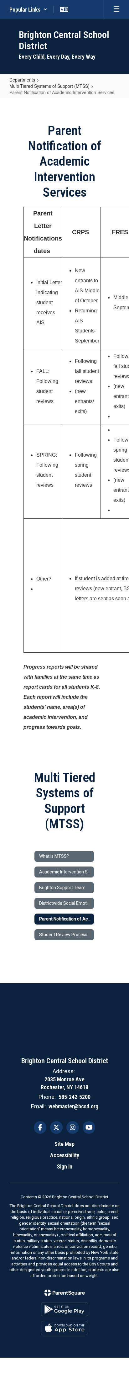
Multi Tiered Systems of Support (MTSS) (49, 86)
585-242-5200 (74, 1097)
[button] (28, 9)
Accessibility (64, 1155)
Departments (22, 80)
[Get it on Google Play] (64, 1309)
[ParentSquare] (64, 1292)
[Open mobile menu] (116, 9)
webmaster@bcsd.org (73, 1106)
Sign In (64, 1166)
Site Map (64, 1144)
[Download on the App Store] (64, 1328)
